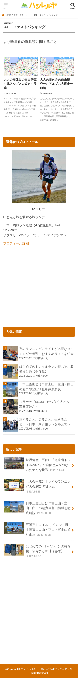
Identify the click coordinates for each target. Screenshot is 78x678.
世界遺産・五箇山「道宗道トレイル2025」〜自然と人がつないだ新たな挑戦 (48, 464)
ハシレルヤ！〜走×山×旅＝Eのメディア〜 (46, 669)
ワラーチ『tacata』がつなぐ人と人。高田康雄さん (46, 404)
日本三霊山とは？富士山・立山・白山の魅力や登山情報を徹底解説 (46, 386)
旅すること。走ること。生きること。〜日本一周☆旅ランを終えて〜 (44, 422)
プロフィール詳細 (16, 243)
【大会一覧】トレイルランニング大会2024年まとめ (48, 486)
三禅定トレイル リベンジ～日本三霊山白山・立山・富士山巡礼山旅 (48, 529)
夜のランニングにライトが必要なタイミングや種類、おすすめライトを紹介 (46, 351)
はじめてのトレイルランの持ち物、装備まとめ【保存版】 (46, 369)
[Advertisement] (39, 610)
